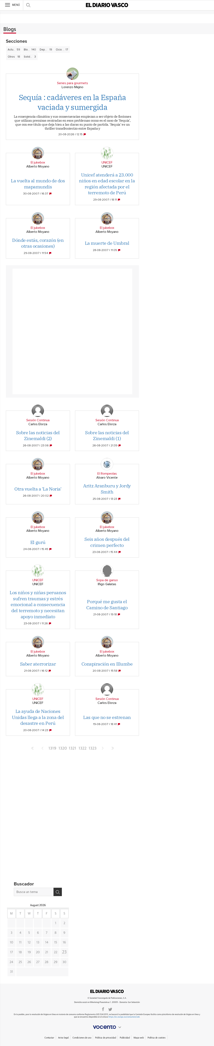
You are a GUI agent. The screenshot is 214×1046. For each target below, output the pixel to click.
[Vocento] (107, 1027)
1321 (72, 748)
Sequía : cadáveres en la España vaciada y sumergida (72, 102)
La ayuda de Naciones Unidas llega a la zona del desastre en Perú (38, 717)
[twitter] (110, 1009)
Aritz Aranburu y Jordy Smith (107, 489)
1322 (83, 748)
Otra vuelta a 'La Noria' (37, 489)
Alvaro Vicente (107, 477)
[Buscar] (58, 892)
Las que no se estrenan (107, 717)
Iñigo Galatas (107, 584)
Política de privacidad (105, 1038)
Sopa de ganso (107, 580)
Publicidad (125, 1038)
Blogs (9, 29)
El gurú (38, 542)
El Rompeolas (107, 473)
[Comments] (85, 134)
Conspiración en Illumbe (107, 664)
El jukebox (38, 162)
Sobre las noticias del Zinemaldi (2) (38, 435)
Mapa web (139, 1038)
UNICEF (107, 162)
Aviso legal (63, 1038)
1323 (93, 748)
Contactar (49, 1038)
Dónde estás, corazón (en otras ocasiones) (38, 243)
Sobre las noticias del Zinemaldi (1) (107, 435)
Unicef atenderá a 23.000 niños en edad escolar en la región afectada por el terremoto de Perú (107, 184)
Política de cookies (157, 1038)
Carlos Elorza (37, 424)
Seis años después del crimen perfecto (107, 542)
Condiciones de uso (82, 1038)
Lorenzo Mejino (72, 87)
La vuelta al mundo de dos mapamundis (38, 184)
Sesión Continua (38, 420)
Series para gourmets (72, 83)
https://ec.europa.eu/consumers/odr (123, 1017)
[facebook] (103, 1009)
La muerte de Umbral (107, 243)
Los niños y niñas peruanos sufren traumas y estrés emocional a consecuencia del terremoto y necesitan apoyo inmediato (38, 604)
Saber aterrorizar (38, 664)
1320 (62, 748)
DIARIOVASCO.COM (107, 991)
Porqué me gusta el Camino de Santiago (106, 604)
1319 (52, 748)
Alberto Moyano (37, 166)
